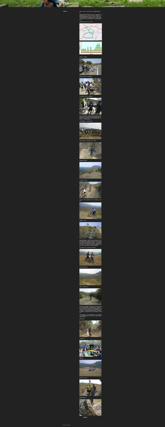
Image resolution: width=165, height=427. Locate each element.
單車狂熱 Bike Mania (71, 3)
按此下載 (84, 21)
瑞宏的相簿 (85, 417)
